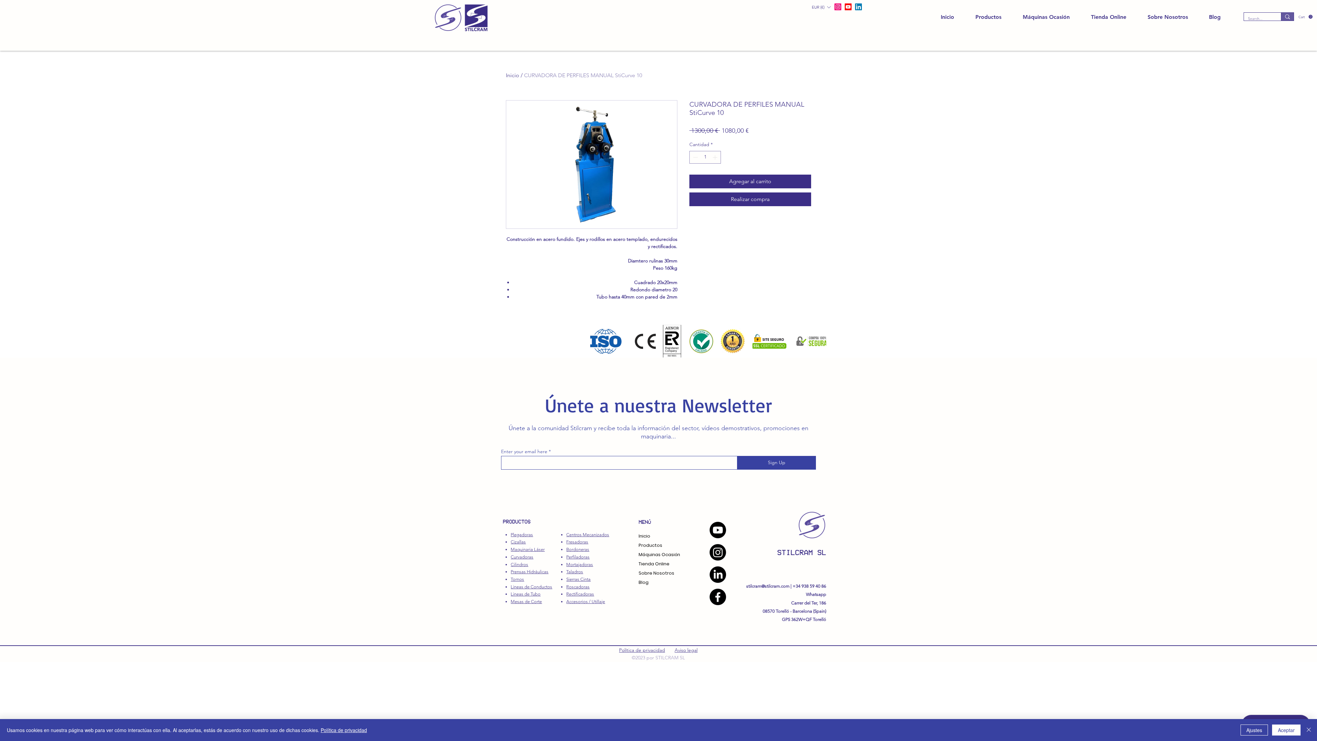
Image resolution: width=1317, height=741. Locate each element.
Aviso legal (686, 650)
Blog (644, 582)
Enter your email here (524, 451)
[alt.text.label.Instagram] (837, 6)
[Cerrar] (1309, 730)
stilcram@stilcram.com (768, 586)
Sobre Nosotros (656, 573)
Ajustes (1254, 730)
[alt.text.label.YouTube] (848, 6)
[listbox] (821, 7)
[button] (1305, 17)
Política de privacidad (642, 650)
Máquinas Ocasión (659, 554)
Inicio (512, 75)
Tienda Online (654, 564)
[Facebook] (718, 597)
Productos (650, 545)
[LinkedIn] (858, 6)
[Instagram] (718, 552)
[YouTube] (718, 530)
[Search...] (1287, 17)
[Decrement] (694, 157)
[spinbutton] (705, 157)
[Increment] (715, 157)
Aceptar (1286, 730)
